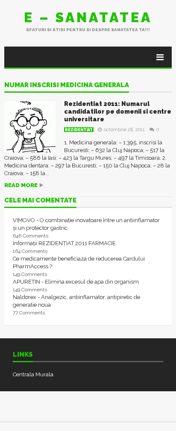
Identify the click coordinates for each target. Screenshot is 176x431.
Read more (21, 185)
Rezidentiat (79, 130)
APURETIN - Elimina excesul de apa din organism (76, 282)
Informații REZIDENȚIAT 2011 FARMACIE (64, 243)
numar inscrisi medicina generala (66, 85)
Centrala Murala (33, 374)
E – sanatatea (88, 17)
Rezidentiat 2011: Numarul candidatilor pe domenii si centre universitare (117, 111)
